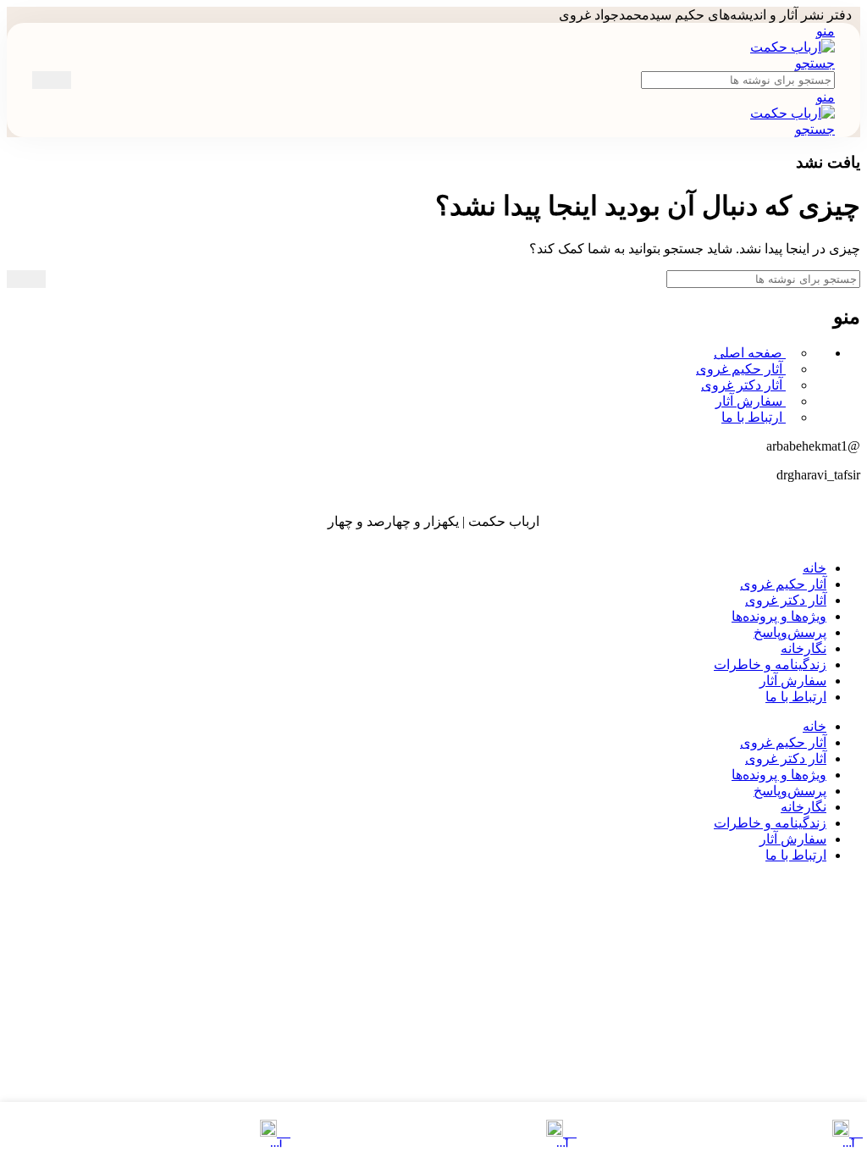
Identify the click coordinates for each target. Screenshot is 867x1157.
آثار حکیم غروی (741, 369)
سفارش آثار (750, 401)
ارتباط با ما (753, 417)
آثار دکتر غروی (743, 385)
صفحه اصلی (750, 353)
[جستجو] (51, 80)
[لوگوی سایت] (792, 47)
